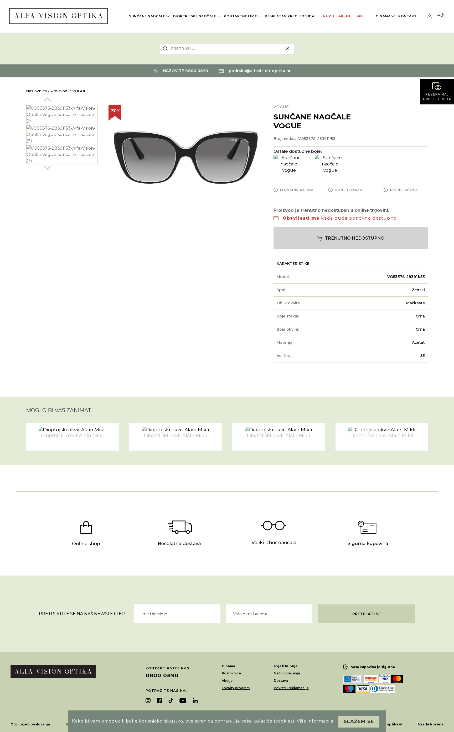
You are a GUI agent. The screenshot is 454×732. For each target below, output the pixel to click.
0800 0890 (162, 675)
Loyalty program (236, 688)
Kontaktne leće (240, 16)
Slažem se (359, 721)
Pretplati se (366, 614)
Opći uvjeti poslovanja (30, 724)
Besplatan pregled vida (289, 16)
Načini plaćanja (287, 673)
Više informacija (315, 721)
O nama (383, 16)
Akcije (344, 16)
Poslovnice (231, 673)
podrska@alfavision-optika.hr (259, 70)
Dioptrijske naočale (194, 16)
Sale (359, 16)
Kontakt (407, 16)
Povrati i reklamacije (291, 688)
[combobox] (227, 48)
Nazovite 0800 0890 (185, 70)
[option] (62, 135)
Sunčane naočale (147, 16)
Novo (328, 16)
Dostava (281, 681)
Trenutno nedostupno (354, 238)
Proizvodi (59, 91)
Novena (436, 724)
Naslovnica (36, 91)
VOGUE (79, 91)
